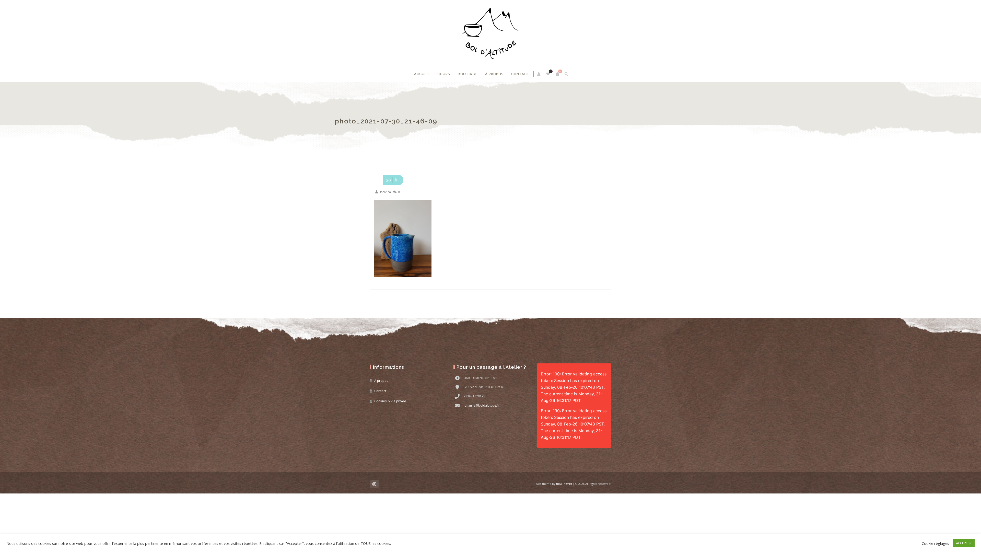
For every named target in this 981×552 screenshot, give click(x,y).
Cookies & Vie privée (390, 401)
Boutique (467, 74)
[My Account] (539, 74)
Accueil (422, 74)
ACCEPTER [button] (964, 543)
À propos (494, 74)
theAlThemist (564, 484)
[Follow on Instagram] (374, 484)
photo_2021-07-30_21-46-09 (421, 121)
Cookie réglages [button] (935, 543)
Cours (443, 74)
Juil (393, 180)
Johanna (385, 192)
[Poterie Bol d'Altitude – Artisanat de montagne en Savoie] (490, 33)
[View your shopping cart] (557, 74)
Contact (520, 74)
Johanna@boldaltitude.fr (481, 405)
